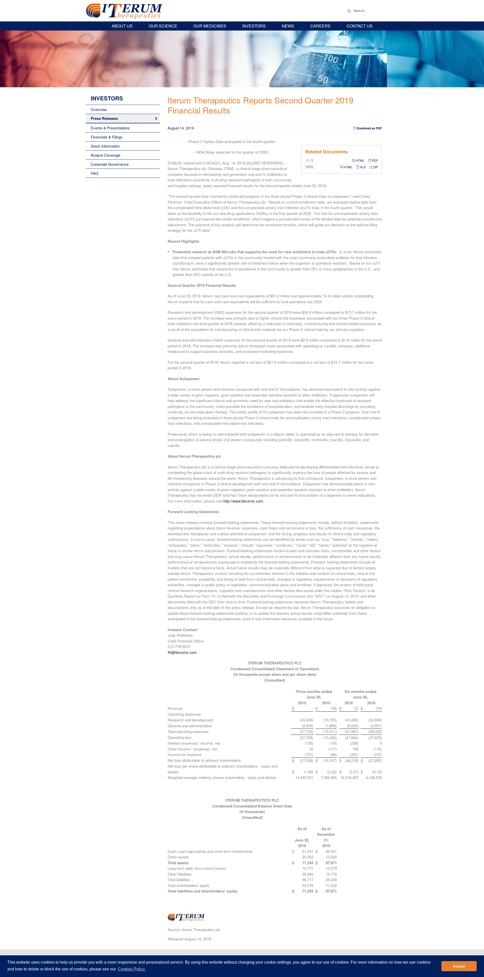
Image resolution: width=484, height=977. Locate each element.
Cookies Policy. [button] (131, 969)
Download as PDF (369, 128)
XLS (362, 167)
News (288, 26)
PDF (374, 160)
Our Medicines (209, 26)
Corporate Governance (110, 164)
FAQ (94, 173)
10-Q (309, 160)
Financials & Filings (107, 136)
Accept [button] (459, 966)
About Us (122, 26)
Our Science (163, 26)
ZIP (375, 167)
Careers (320, 26)
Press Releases (104, 118)
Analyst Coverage (105, 155)
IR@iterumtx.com (182, 652)
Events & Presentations (110, 127)
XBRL (309, 166)
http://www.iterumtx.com (243, 501)
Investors (254, 26)
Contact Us (360, 26)
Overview (99, 109)
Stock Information (105, 146)
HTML (359, 160)
